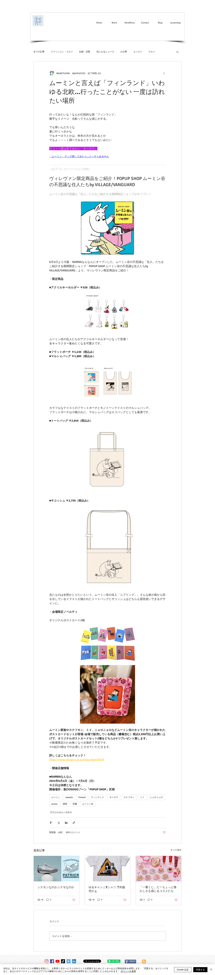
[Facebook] (52, 961)
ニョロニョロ (156, 797)
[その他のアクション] (164, 73)
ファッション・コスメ (62, 51)
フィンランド (97, 797)
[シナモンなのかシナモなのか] (56, 868)
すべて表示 (175, 850)
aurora (54, 804)
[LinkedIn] (74, 961)
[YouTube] (57, 961)
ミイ (142, 797)
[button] (177, 51)
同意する (200, 969)
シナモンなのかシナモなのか (55, 887)
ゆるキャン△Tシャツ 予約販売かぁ (107, 889)
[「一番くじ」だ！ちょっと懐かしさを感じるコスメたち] (158, 868)
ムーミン (55, 797)
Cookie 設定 (183, 969)
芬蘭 (75, 804)
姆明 (65, 804)
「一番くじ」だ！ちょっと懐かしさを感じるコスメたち (158, 889)
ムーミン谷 (87, 804)
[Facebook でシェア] (50, 822)
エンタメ (137, 51)
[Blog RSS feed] (144, 962)
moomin (69, 797)
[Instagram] (46, 961)
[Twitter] (69, 961)
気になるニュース (105, 51)
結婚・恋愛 (84, 51)
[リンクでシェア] (73, 822)
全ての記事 (39, 51)
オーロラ (113, 797)
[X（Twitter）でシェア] (58, 822)
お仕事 (123, 51)
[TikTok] (63, 961)
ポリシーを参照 (128, 971)
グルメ (151, 51)
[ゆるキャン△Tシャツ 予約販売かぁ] (107, 868)
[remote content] (107, 156)
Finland (81, 797)
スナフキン (129, 797)
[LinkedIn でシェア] (66, 822)
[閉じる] (211, 969)
